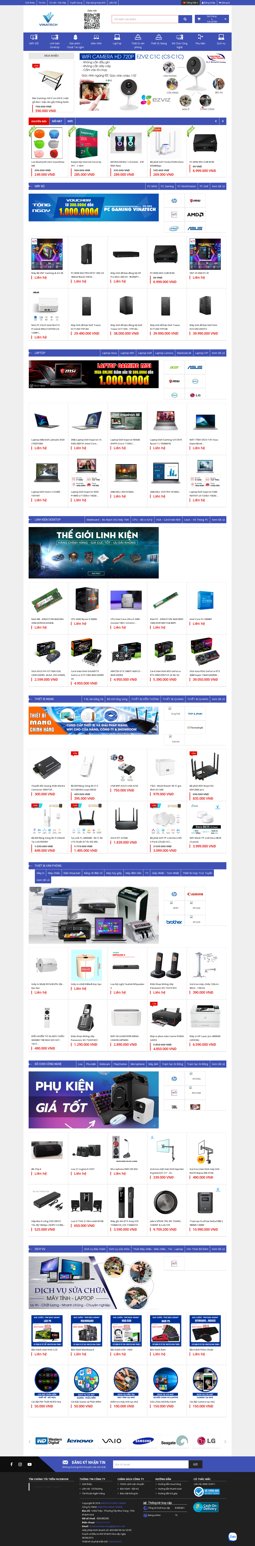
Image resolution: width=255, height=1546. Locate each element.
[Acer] (174, 367)
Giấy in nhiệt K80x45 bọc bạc (86, 984)
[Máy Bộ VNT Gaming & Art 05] (47, 254)
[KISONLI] (195, 1078)
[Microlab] (195, 1092)
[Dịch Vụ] (94, 1282)
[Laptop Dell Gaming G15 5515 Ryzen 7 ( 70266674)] (165, 421)
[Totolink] (195, 727)
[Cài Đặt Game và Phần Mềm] (86, 1383)
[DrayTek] (174, 713)
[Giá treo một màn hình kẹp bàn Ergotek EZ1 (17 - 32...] (165, 1150)
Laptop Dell (145, 353)
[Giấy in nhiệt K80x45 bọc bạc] (86, 965)
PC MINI (152, 186)
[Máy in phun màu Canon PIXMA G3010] (165, 1017)
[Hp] (174, 200)
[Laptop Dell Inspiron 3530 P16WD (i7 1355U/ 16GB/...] (86, 473)
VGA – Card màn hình (168, 519)
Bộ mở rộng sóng (117, 699)
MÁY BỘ (34, 43)
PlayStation (120, 1064)
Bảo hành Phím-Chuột (201, 1349)
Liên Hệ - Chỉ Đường (92, 1488)
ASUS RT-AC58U (119, 837)
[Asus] (195, 228)
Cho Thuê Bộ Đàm (197, 1249)
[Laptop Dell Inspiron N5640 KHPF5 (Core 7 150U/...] (126, 421)
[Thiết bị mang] (94, 720)
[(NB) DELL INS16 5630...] (126, 473)
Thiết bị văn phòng (137, 45)
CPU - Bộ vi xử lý (142, 519)
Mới (70, 121)
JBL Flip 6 (36, 1169)
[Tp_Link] (195, 713)
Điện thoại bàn (71, 873)
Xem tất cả (218, 186)
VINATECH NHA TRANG (113, 1503)
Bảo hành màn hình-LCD (44, 1349)
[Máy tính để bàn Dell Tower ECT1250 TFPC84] (86, 306)
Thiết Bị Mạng (159, 43)
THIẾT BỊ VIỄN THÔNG (145, 699)
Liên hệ (113, 2)
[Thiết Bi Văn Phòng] (94, 915)
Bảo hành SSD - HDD (121, 1349)
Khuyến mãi (38, 121)
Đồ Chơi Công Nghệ (179, 45)
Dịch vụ (221, 43)
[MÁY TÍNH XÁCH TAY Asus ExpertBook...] (205, 421)
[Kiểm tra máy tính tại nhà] (126, 1383)
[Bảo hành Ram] (165, 1330)
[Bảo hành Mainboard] (86, 1330)
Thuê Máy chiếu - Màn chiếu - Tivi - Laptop (158, 1249)
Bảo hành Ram (158, 1349)
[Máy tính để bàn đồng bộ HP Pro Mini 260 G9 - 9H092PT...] (126, 254)
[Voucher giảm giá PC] (94, 207)
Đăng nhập (209, 2)
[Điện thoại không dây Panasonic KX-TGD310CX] (86, 1017)
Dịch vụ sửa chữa (119, 1249)
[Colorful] (195, 1106)
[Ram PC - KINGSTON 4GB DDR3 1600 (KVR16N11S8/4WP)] (165, 600)
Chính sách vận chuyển (132, 1484)
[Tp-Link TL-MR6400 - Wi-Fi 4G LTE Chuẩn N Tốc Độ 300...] (86, 819)
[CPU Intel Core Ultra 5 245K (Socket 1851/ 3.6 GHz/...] (126, 600)
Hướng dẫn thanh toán (170, 1488)
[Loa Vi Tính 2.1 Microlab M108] (86, 1202)
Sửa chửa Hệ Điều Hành (163, 1401)
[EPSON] (195, 907)
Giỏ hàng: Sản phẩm (211, 19)
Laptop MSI (127, 353)
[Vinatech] (174, 214)
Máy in (40, 873)
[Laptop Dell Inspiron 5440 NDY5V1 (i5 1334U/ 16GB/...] (205, 473)
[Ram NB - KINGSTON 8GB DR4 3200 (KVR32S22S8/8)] (47, 600)
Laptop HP (201, 353)
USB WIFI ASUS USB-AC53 (124, 785)
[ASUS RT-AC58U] (126, 819)
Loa (80, 1064)
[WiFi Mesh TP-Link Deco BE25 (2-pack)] (205, 819)
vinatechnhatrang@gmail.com (107, 1526)
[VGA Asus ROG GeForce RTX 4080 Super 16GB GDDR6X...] (205, 652)
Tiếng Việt (191, 2)
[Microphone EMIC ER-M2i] (126, 1150)
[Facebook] (11, 1464)
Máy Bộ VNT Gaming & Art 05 (47, 273)
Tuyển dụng (76, 2)
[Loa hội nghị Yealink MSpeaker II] (126, 965)
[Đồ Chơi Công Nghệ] (94, 1099)
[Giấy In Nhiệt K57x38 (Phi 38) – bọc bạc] (47, 965)
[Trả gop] (163, 82)
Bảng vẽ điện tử (93, 873)
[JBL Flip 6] (47, 1150)
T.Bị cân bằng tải (93, 699)
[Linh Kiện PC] (94, 553)
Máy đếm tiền (133, 873)
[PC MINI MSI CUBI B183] (165, 254)
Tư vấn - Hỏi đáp (57, 2)
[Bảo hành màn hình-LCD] (47, 1330)
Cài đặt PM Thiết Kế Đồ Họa (46, 1401)
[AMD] (195, 214)
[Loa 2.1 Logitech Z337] (86, 1150)
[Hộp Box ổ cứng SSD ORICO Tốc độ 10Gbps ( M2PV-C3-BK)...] (47, 1202)
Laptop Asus (109, 353)
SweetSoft (115, 1541)
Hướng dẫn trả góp (167, 1493)
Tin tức (42, 2)
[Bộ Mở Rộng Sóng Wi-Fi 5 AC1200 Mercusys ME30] (86, 767)
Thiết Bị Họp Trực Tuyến (197, 873)
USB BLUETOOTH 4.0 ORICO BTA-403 (53, 100)
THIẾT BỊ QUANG (173, 699)
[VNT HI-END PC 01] (205, 254)
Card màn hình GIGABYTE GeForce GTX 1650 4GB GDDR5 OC (87, 675)
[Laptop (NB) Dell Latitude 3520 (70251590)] (47, 421)
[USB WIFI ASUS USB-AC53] (126, 767)
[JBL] (174, 1106)
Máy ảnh (153, 1064)
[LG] (195, 395)
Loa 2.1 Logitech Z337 (82, 1169)
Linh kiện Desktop (55, 45)
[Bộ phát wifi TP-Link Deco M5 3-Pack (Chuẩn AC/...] (165, 819)
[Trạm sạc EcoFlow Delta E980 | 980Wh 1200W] (205, 1202)
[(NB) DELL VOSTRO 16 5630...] (165, 473)
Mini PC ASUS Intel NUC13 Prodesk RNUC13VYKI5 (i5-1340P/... (45, 329)
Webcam (105, 1064)
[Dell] (195, 381)
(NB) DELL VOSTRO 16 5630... (165, 491)
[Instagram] (20, 1464)
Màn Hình (96, 43)
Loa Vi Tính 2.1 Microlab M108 (87, 1221)
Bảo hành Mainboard (82, 1349)
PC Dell (204, 186)
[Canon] (195, 893)
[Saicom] (174, 741)
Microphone (138, 1064)
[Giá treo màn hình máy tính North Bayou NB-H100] (205, 1150)
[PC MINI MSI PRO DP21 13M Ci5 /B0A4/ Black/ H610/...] (86, 254)
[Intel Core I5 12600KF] (205, 600)
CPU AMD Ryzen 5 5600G (84, 619)
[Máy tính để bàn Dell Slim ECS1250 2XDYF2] (205, 306)
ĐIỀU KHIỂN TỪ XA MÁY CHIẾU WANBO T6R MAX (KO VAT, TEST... (47, 1040)
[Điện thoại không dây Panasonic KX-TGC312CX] (165, 965)
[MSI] (195, 200)
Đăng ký (225, 2)
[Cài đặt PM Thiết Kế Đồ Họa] (47, 1383)
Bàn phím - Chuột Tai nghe (75, 45)
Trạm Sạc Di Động (172, 1064)
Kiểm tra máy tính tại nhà (124, 1401)
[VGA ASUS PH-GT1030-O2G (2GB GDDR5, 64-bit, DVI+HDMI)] (47, 652)
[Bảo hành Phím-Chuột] (205, 1330)
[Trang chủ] (48, 19)
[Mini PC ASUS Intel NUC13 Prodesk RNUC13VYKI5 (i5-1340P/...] (47, 306)
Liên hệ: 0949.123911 (204, 1484)
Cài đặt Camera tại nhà (202, 1401)
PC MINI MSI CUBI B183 (125, 161)
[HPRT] (174, 907)
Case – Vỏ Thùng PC (196, 519)
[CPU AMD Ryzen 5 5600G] (86, 600)
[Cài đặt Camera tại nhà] (205, 1383)
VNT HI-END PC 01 (199, 273)
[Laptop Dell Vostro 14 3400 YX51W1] (47, 473)
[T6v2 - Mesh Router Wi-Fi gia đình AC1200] (165, 767)
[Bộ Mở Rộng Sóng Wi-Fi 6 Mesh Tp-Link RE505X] (47, 819)
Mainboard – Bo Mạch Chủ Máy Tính (108, 519)
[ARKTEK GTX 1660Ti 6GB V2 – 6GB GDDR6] (126, 652)
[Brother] (174, 921)
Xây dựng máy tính (95, 2)
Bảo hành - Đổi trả (129, 1488)
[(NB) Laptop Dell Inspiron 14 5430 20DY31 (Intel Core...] (86, 421)
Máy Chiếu (54, 873)
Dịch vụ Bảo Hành (94, 1249)
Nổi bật (57, 121)
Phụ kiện (200, 43)
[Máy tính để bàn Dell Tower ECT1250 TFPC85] (165, 306)
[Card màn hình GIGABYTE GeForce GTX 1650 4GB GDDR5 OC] (86, 652)
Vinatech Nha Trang (46, 1487)
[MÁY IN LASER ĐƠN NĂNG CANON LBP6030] (126, 1017)
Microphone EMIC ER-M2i (124, 1169)
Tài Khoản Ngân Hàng (93, 1493)
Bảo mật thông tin (129, 1493)
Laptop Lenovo (164, 353)
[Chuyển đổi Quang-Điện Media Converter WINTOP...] (47, 767)
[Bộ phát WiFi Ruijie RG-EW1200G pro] (205, 767)
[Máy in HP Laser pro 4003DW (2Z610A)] (205, 1017)
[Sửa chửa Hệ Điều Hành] (165, 1383)
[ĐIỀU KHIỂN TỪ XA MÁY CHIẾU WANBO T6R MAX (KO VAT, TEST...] (47, 1017)
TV (146, 873)
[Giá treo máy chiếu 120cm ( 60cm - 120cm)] (205, 965)
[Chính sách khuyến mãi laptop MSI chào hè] (94, 374)
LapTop (117, 43)
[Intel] (174, 228)
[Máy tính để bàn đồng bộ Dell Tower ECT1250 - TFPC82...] (126, 306)
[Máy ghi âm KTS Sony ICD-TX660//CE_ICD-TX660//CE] (126, 1202)
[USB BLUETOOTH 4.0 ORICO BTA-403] (54, 79)
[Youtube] (30, 1464)
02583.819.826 (103, 1522)
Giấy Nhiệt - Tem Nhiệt (165, 873)
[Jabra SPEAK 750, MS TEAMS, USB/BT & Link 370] (165, 1202)
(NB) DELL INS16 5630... (122, 491)
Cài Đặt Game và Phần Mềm (86, 1401)
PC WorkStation (186, 186)
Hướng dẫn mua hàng (169, 1484)
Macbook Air (184, 353)
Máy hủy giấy (114, 873)
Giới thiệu (30, 2)
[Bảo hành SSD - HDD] (126, 1330)
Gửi (195, 1464)
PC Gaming (167, 186)
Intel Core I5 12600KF (201, 619)
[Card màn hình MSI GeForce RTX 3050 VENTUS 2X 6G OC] (165, 652)
